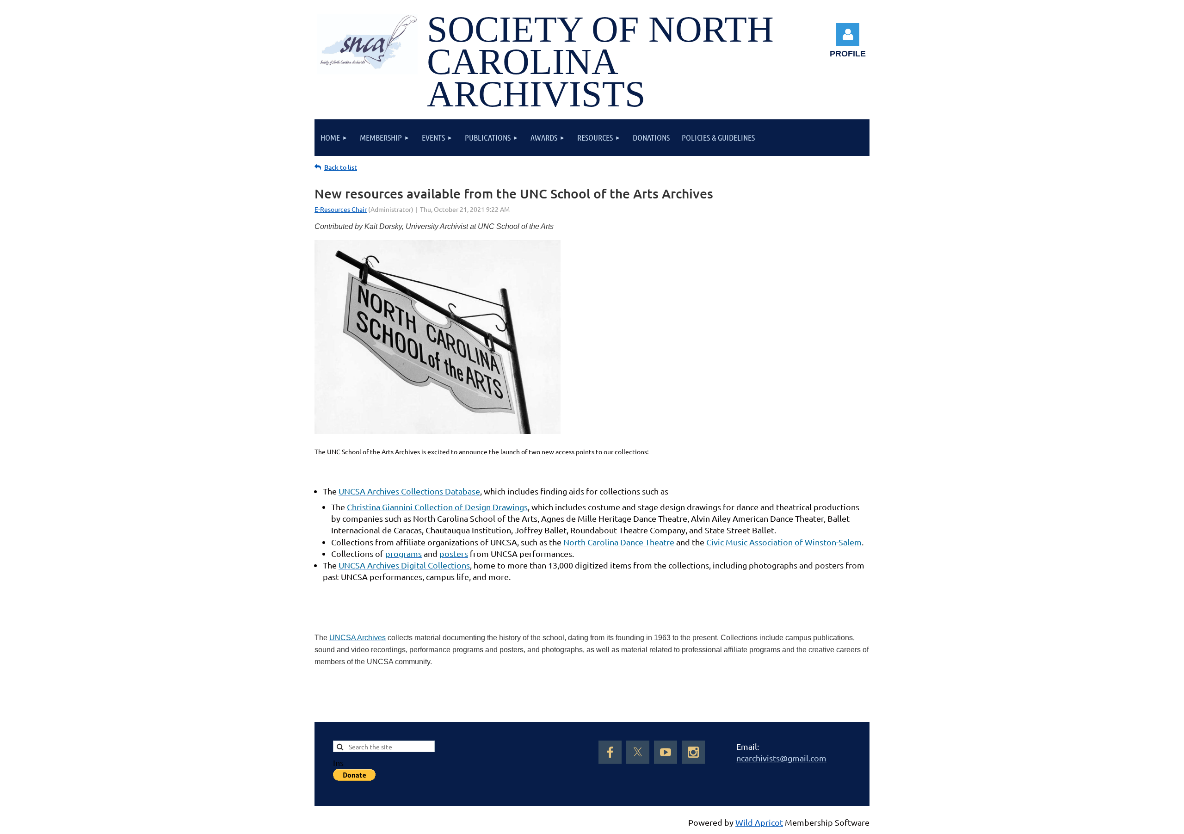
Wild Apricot (759, 822)
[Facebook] (610, 752)
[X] (637, 752)
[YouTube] (665, 752)
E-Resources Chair (340, 209)
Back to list (340, 167)
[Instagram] (693, 752)
